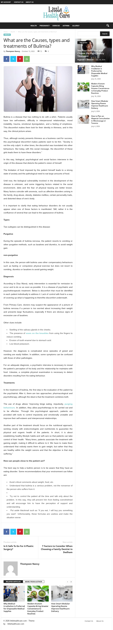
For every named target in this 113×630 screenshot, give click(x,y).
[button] (107, 25)
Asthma (66, 25)
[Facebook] (6, 59)
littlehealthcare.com (16, 624)
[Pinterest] (20, 59)
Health (33, 25)
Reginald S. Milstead (85, 60)
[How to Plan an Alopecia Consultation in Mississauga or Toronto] (83, 119)
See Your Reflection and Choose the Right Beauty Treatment (90, 53)
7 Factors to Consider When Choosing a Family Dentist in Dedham (57, 549)
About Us (30, 2)
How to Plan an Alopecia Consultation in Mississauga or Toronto (100, 119)
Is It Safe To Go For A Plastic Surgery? (19, 548)
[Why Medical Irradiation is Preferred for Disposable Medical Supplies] (14, 594)
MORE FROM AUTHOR (33, 581)
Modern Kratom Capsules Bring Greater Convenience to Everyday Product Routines (37, 608)
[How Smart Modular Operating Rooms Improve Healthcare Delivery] (62, 594)
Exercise (56, 25)
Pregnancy (45, 25)
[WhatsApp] (27, 59)
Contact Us (18, 2)
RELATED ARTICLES (13, 581)
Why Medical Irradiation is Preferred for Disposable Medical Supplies (14, 607)
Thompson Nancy (13, 51)
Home (6, 32)
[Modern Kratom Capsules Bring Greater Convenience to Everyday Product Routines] (38, 594)
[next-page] (71, 581)
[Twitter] (13, 59)
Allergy (75, 25)
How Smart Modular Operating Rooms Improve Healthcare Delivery (60, 607)
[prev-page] (67, 581)
